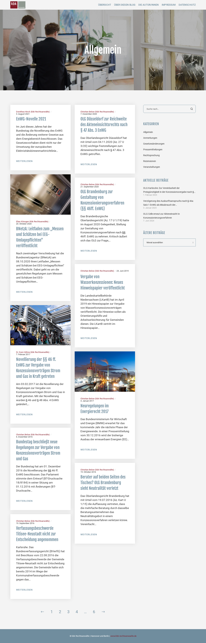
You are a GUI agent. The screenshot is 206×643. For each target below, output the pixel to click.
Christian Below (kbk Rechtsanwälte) (97, 111)
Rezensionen (149, 161)
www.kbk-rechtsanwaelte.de (123, 636)
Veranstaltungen (151, 167)
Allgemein (148, 132)
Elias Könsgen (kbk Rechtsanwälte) (32, 221)
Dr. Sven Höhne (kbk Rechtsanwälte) (32, 352)
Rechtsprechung (151, 155)
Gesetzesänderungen (153, 143)
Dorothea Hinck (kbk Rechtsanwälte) (33, 111)
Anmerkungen (150, 138)
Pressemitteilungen (152, 149)
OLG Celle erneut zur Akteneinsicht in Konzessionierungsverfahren (161, 216)
